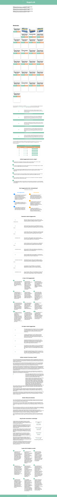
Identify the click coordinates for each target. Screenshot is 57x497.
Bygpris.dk (31, 2)
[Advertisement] (28, 18)
